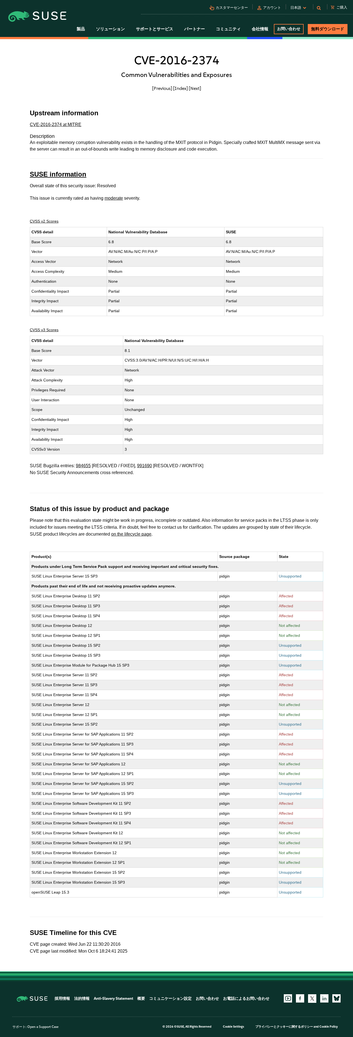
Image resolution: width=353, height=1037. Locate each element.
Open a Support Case (42, 1027)
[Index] (180, 88)
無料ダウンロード (327, 28)
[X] (312, 998)
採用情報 (62, 998)
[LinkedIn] (324, 998)
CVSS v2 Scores (44, 221)
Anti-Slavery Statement (113, 998)
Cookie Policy (328, 1026)
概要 (141, 998)
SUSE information (58, 174)
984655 (83, 465)
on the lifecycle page (131, 534)
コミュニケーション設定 (170, 998)
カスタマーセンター (232, 8)
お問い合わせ (288, 28)
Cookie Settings (233, 1026)
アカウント (272, 8)
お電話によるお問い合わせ (246, 998)
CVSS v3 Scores (44, 330)
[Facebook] (300, 998)
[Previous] (162, 88)
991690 (144, 465)
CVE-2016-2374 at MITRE (55, 124)
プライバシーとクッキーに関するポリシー (284, 1026)
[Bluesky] (336, 998)
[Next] (195, 88)
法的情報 (82, 998)
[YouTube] (288, 998)
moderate (114, 198)
